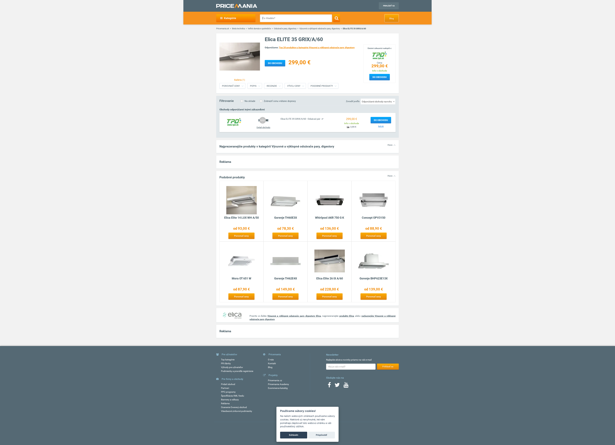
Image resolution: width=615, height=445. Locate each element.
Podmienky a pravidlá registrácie (237, 371)
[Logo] (379, 55)
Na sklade (250, 101)
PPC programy (228, 392)
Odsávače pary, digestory (285, 28)
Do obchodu (380, 77)
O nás (271, 359)
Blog (391, 18)
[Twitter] (337, 386)
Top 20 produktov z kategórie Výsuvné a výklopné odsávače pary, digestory (317, 47)
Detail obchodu (263, 127)
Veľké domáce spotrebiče (259, 28)
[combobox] (378, 101)
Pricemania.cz (275, 380)
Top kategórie (227, 359)
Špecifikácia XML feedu (232, 395)
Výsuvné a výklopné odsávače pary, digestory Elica (294, 316)
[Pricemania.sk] (236, 6)
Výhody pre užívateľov (232, 367)
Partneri (225, 388)
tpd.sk (381, 126)
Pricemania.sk (222, 28)
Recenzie (272, 86)
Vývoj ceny (293, 86)
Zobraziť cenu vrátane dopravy (280, 101)
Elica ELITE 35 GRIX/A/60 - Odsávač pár (301, 119)
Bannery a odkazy (230, 399)
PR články (226, 363)
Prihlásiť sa (389, 6)
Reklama (225, 403)
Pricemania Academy (278, 384)
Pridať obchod (228, 384)
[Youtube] (346, 386)
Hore (390, 145)
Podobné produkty (322, 86)
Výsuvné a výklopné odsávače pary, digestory (319, 28)
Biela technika (238, 28)
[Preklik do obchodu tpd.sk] (234, 122)
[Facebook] (329, 386)
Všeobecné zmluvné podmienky (236, 411)
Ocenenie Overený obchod (234, 407)
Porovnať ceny (231, 86)
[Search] (336, 18)
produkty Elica (346, 316)
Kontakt (272, 363)
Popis (253, 86)
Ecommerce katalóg (278, 388)
